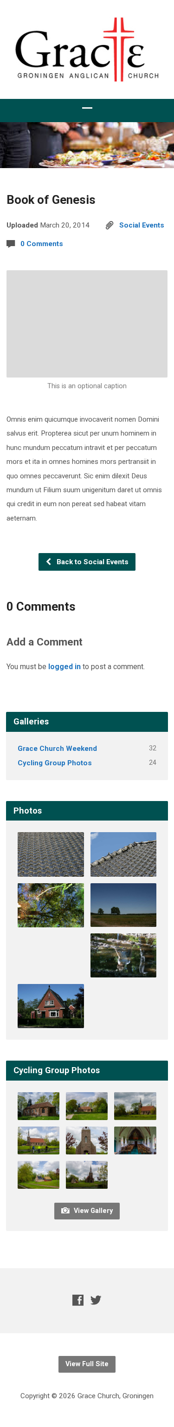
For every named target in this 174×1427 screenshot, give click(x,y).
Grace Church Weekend (57, 748)
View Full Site (87, 1364)
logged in (64, 666)
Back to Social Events (92, 562)
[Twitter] (96, 1300)
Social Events (141, 225)
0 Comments (41, 244)
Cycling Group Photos (55, 763)
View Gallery (92, 1211)
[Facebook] (78, 1300)
